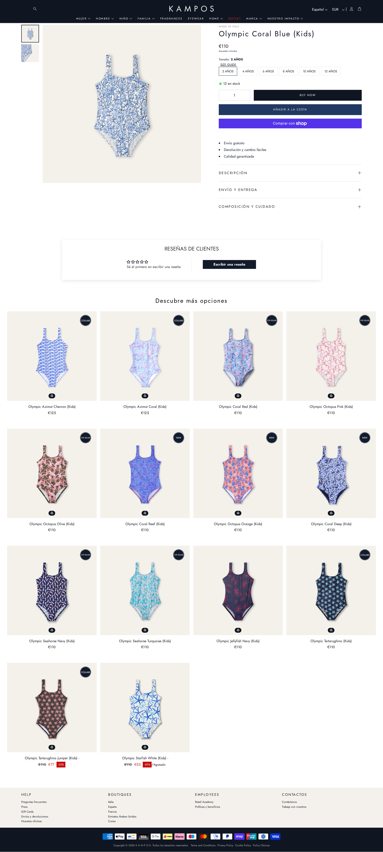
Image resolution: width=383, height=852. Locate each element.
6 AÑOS (268, 71)
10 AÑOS (309, 71)
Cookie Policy (243, 845)
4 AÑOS (248, 71)
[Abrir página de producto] (52, 356)
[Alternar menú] (26, 9)
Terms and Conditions (203, 845)
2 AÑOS (228, 71)
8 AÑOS (288, 71)
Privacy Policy (225, 845)
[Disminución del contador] (224, 95)
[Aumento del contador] (245, 95)
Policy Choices (261, 845)
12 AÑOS (330, 71)
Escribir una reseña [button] (229, 264)
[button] (228, 65)
